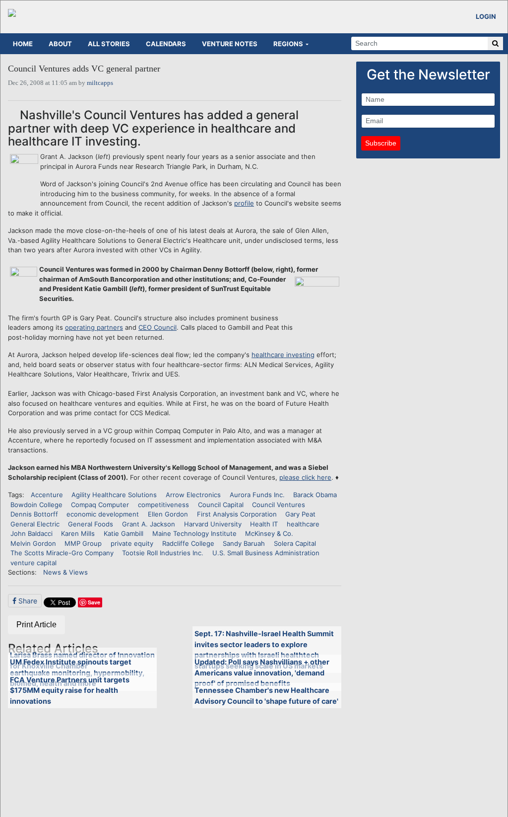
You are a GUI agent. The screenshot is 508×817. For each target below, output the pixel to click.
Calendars (166, 44)
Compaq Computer (100, 505)
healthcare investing (283, 355)
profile (244, 203)
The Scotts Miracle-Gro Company (62, 553)
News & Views (65, 572)
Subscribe (380, 143)
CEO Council (157, 327)
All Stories (109, 44)
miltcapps (100, 82)
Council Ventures (278, 505)
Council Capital (221, 505)
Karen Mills (78, 533)
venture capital (33, 563)
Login (486, 16)
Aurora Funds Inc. (257, 495)
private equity (132, 543)
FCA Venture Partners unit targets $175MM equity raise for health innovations (69, 690)
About (60, 44)
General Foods (90, 524)
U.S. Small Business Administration (265, 553)
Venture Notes (229, 44)
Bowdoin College (36, 505)
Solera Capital (295, 543)
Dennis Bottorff (34, 514)
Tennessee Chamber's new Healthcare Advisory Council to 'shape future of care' (266, 695)
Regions (288, 44)
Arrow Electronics (193, 495)
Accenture (47, 495)
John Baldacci (31, 533)
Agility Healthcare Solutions (114, 495)
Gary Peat (300, 514)
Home (23, 44)
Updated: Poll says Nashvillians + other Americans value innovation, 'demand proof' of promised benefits (261, 672)
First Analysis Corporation (237, 514)
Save (94, 602)
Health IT (264, 524)
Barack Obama (315, 495)
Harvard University (213, 524)
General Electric (35, 524)
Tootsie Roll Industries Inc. (162, 553)
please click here (305, 477)
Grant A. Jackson (148, 524)
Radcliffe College (188, 543)
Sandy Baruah (244, 543)
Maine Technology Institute (194, 533)
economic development (102, 514)
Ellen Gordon (168, 514)
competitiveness (163, 505)
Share (26, 600)
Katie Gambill (123, 533)
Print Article (36, 624)
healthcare (303, 524)
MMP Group (83, 543)
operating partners (94, 327)
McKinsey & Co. (269, 533)
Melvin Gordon (33, 543)
